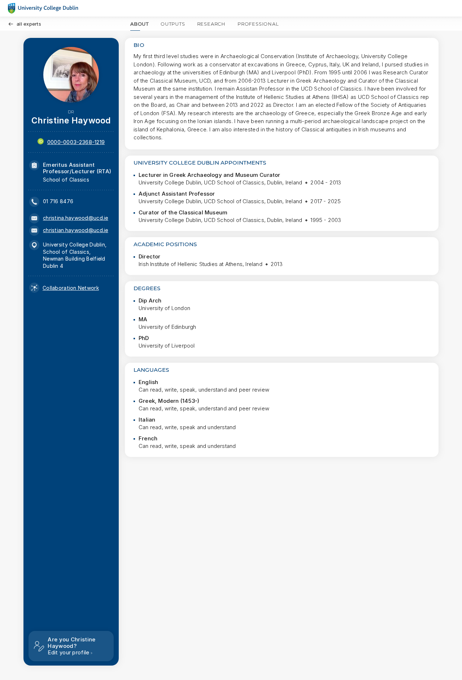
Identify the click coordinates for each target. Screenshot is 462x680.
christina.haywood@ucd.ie (75, 218)
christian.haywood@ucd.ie (75, 230)
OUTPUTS (173, 24)
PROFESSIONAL (258, 24)
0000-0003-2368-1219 (76, 142)
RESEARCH (211, 24)
